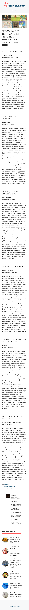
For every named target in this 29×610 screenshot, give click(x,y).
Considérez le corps (10, 489)
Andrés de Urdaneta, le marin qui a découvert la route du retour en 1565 (16, 594)
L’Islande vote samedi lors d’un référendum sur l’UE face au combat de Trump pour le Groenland (16, 585)
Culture (4, 44)
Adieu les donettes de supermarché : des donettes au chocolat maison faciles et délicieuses (15, 539)
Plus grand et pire (9, 486)
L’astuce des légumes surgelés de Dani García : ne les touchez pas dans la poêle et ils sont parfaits (16, 575)
